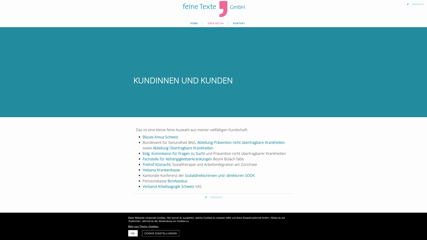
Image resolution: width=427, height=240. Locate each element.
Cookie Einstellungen (160, 233)
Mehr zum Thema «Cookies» (143, 226)
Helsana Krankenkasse (161, 169)
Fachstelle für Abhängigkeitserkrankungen (177, 158)
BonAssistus (177, 180)
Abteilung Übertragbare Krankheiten (183, 147)
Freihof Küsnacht (156, 164)
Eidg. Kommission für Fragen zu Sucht (174, 153)
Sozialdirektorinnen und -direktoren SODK (220, 175)
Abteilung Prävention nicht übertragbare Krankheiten (241, 142)
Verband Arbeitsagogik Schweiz (169, 186)
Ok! (133, 233)
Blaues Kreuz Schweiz (160, 136)
